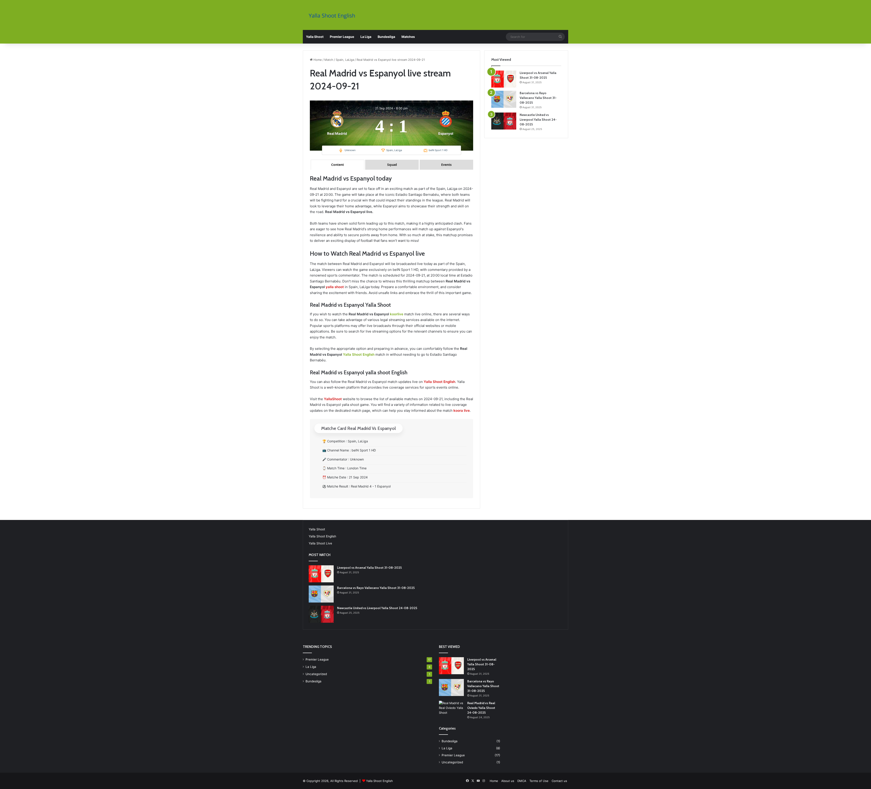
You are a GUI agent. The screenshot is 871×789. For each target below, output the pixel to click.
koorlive (396, 314)
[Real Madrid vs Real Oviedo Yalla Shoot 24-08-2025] (451, 709)
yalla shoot (335, 287)
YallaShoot (333, 399)
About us (507, 781)
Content (337, 164)
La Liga (365, 37)
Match (328, 59)
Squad (392, 164)
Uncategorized (316, 674)
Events (446, 164)
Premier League (342, 37)
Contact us (559, 781)
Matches (408, 37)
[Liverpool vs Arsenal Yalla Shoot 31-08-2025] (503, 79)
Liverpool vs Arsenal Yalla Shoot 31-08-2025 (369, 568)
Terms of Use (538, 781)
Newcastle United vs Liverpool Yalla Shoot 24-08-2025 (538, 119)
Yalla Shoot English (358, 354)
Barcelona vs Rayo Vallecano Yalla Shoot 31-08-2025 (538, 98)
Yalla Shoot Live (320, 543)
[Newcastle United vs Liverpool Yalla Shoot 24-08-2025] (503, 121)
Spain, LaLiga (345, 59)
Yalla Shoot (314, 37)
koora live (461, 410)
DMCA (521, 781)
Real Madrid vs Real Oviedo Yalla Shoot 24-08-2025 (481, 708)
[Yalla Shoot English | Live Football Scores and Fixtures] (334, 15)
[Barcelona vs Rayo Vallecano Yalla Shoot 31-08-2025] (503, 99)
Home (317, 59)
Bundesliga (386, 37)
